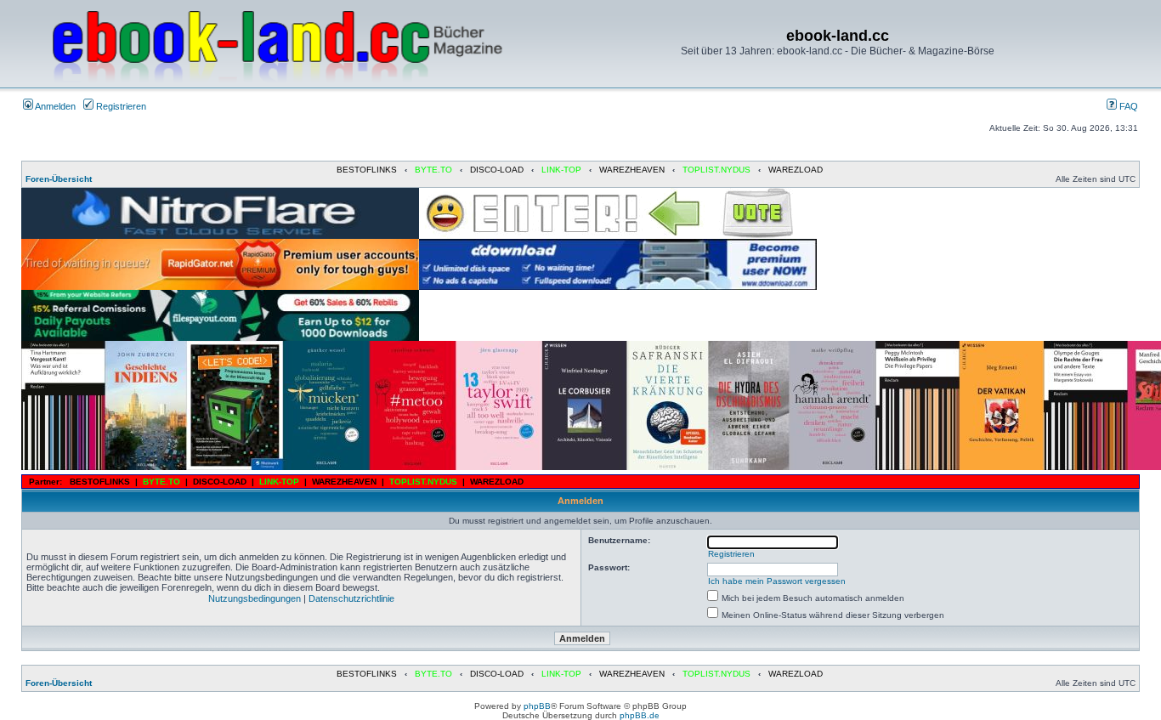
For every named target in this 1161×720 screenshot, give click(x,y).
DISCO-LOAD (497, 169)
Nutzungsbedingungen (254, 598)
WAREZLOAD (795, 169)
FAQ (1127, 106)
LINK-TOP (561, 169)
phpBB (537, 706)
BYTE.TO (433, 169)
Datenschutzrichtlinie (351, 598)
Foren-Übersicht (58, 179)
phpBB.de (640, 715)
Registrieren (119, 106)
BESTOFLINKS (367, 169)
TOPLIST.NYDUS (716, 169)
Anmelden (54, 106)
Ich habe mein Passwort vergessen (777, 581)
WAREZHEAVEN (632, 169)
